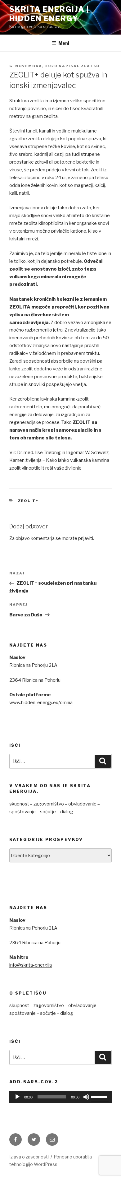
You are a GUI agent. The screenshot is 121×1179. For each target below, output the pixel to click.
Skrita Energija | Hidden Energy (49, 14)
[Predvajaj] (17, 1097)
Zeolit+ (28, 501)
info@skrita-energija (30, 965)
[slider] (100, 1096)
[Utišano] (86, 1097)
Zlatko (90, 66)
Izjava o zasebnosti (29, 1156)
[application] (60, 1097)
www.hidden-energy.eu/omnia (41, 702)
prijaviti (85, 538)
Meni (63, 43)
